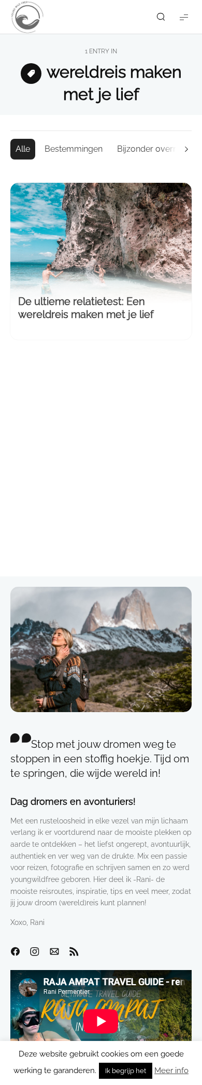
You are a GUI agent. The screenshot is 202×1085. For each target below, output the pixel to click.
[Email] (54, 952)
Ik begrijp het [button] (125, 1071)
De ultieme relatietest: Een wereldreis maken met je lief (86, 308)
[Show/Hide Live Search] (160, 17)
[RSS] (74, 952)
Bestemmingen (74, 149)
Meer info (171, 1070)
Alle (23, 149)
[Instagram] (34, 952)
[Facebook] (15, 952)
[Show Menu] (184, 17)
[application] (101, 1021)
